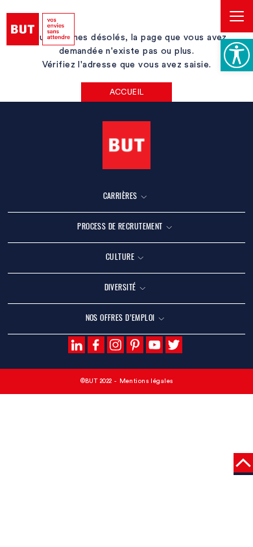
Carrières (120, 195)
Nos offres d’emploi (120, 317)
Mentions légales (146, 381)
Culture (120, 256)
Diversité (120, 286)
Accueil (127, 92)
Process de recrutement (119, 225)
